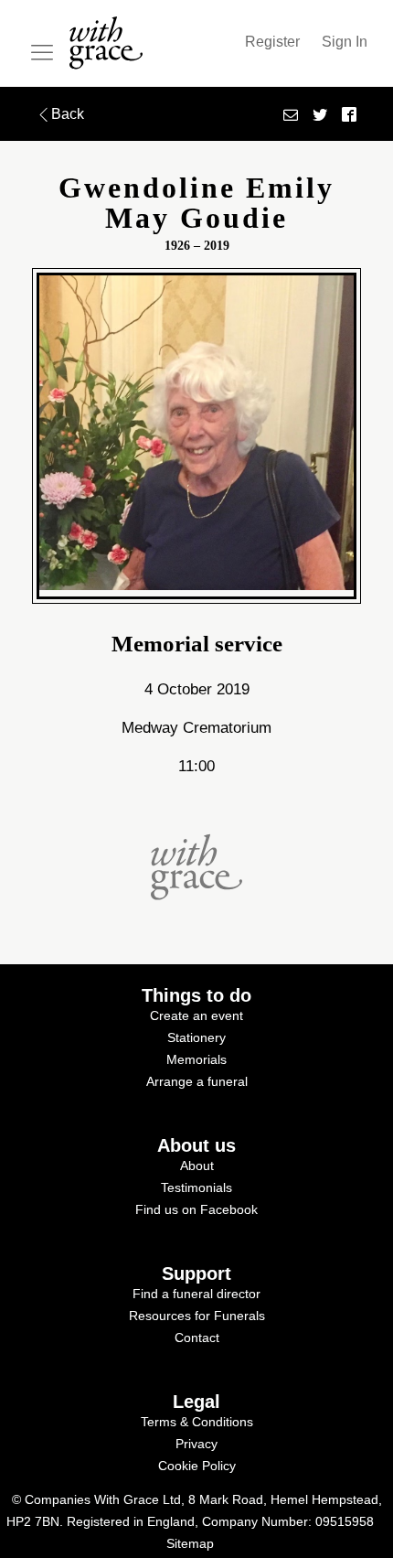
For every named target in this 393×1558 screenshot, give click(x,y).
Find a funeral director (196, 1293)
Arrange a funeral (197, 1081)
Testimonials (196, 1187)
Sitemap (190, 1544)
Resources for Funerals (197, 1315)
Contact (197, 1337)
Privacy (196, 1443)
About (197, 1165)
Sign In (344, 41)
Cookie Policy (197, 1465)
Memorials (196, 1059)
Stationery (196, 1037)
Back (67, 114)
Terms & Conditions (197, 1421)
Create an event (196, 1015)
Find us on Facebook (196, 1209)
